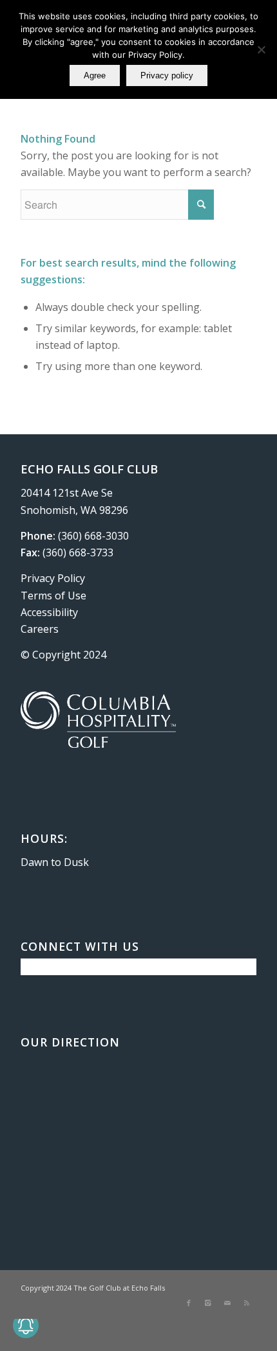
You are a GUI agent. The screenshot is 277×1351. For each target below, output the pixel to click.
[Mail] (227, 1302)
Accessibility (49, 612)
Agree (95, 75)
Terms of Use (53, 595)
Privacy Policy (53, 578)
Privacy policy (166, 75)
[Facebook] (188, 1302)
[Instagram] (208, 1302)
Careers (40, 629)
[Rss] (246, 1302)
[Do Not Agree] (260, 49)
